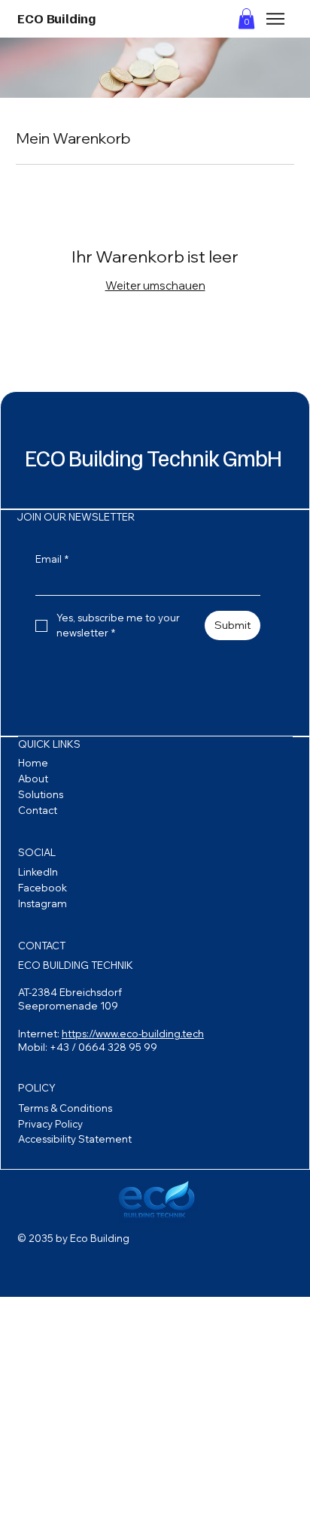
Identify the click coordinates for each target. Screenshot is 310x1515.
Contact (37, 810)
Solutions (40, 794)
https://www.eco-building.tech (133, 1034)
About (33, 779)
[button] (246, 18)
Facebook (42, 888)
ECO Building (56, 18)
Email (51, 559)
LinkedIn (38, 872)
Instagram (42, 903)
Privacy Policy (50, 1124)
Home (33, 763)
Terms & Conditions (65, 1108)
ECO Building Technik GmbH (153, 457)
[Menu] (275, 19)
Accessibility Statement (75, 1139)
